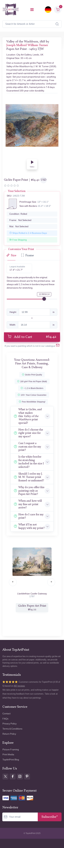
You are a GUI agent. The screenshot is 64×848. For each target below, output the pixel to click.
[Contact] (58, 346)
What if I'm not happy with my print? (31, 526)
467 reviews (19, 686)
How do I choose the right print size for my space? (30, 433)
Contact (6, 713)
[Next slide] (51, 582)
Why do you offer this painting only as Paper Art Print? (31, 491)
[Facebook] (13, 777)
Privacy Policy (9, 723)
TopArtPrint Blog (10, 759)
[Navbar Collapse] (32, 9)
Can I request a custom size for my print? (29, 446)
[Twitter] (5, 777)
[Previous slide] (13, 582)
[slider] (44, 299)
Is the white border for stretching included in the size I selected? (31, 461)
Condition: (18, 214)
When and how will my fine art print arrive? (30, 504)
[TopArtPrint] (10, 9)
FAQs (5, 718)
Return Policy (9, 733)
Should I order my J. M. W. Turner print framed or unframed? (31, 477)
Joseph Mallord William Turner (27, 45)
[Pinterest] (27, 777)
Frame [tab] (29, 255)
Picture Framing (10, 749)
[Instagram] (20, 777)
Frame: (20, 220)
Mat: (18, 226)
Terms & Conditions (12, 728)
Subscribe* (50, 817)
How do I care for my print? (30, 516)
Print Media (8, 754)
